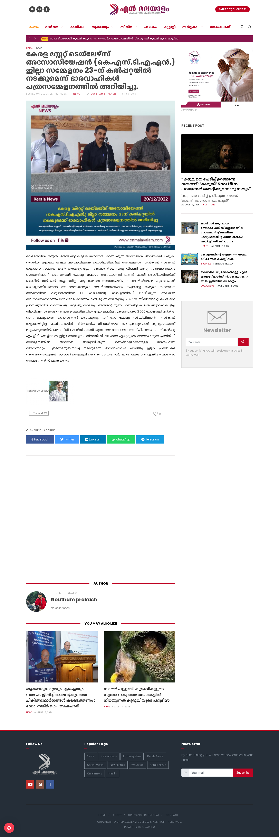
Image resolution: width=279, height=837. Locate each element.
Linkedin (94, 439)
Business (206, 264)
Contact (172, 815)
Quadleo (148, 827)
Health (205, 246)
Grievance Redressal (144, 815)
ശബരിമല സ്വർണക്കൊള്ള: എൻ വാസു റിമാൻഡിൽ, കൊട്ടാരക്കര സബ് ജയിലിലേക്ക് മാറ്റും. (224, 276)
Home (29, 48)
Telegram (152, 439)
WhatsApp (122, 439)
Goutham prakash (103, 94)
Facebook (41, 439)
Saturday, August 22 (233, 9)
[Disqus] (100, 519)
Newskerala (117, 764)
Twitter (69, 439)
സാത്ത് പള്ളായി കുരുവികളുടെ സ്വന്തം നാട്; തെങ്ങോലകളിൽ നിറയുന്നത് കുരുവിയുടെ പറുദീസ (110, 38)
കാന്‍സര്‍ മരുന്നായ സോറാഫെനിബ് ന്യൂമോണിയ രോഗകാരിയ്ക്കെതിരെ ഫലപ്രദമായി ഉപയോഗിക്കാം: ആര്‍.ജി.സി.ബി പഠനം (222, 232)
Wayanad (137, 764)
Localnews (207, 286)
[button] (29, 38)
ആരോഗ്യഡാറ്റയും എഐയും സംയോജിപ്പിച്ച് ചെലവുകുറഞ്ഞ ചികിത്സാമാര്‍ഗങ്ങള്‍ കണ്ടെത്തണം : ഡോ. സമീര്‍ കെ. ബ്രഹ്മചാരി (60, 697)
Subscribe (243, 772)
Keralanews (94, 773)
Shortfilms (208, 205)
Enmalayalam (132, 756)
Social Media (95, 764)
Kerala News (39, 413)
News (29, 712)
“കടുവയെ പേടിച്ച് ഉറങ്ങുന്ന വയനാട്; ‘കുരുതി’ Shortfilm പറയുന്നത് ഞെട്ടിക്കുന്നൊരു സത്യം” (216, 184)
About (117, 815)
